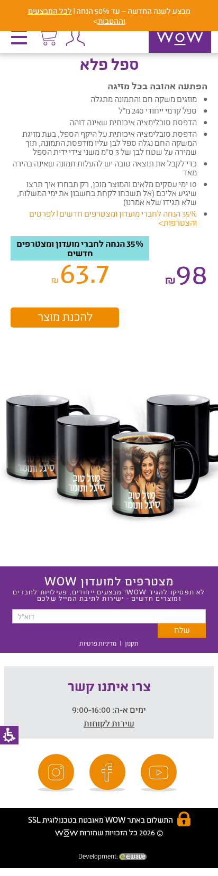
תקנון (132, 643)
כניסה (75, 37)
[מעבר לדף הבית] (168, 52)
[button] (22, 40)
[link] (160, 772)
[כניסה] (75, 37)
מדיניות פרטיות (97, 643)
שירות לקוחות (109, 723)
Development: (98, 856)
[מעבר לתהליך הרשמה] (47, 35)
